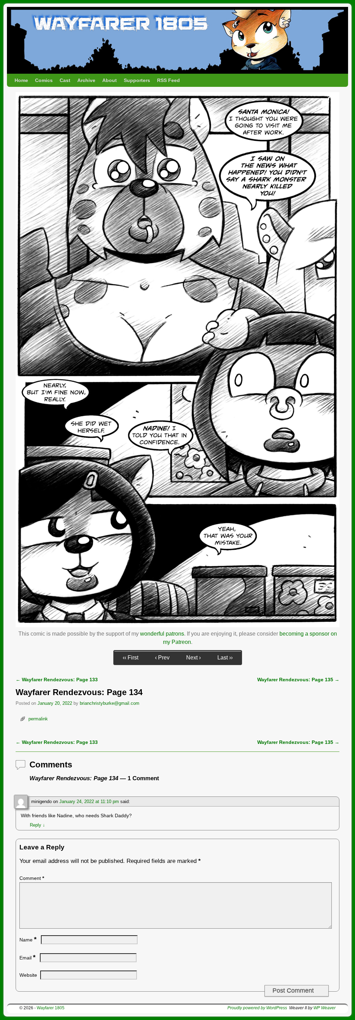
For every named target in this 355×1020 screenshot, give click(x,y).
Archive (86, 80)
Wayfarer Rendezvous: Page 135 (298, 679)
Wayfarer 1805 (50, 1007)
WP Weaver (324, 1007)
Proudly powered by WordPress (257, 1007)
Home (21, 80)
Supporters (137, 80)
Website (28, 975)
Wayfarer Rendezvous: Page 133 (57, 679)
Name (27, 939)
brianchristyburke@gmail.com (109, 703)
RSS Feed (168, 80)
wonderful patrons (162, 634)
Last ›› (225, 658)
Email (27, 957)
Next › (193, 658)
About (109, 80)
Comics (44, 80)
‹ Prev (162, 658)
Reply (37, 825)
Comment (31, 878)
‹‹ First (130, 658)
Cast (65, 80)
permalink (38, 718)
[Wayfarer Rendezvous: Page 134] (177, 625)
